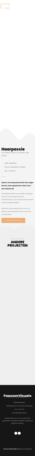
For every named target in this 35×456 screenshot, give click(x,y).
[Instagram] (19, 433)
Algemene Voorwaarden (25, 449)
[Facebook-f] (15, 433)
